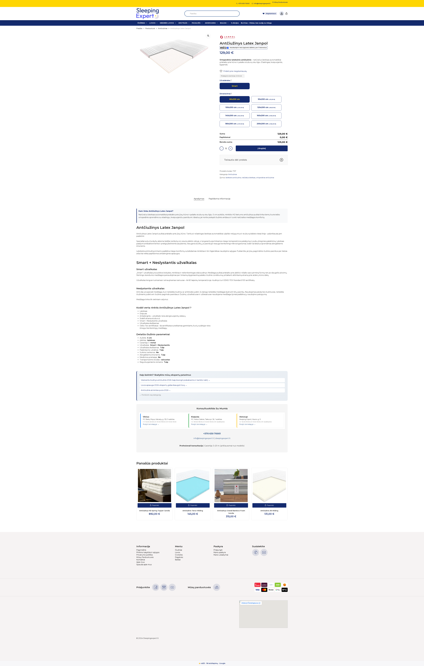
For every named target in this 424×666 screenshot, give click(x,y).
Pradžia (139, 28)
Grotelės (179, 555)
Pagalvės (179, 557)
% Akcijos (235, 23)
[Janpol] (228, 37)
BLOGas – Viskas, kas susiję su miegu (256, 23)
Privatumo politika (144, 555)
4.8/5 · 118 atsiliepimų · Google (212, 663)
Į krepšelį (262, 148)
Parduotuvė (150, 28)
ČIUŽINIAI (141, 23)
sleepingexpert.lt (222, 438)
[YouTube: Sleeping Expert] (172, 587)
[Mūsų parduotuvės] (216, 587)
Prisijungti (218, 550)
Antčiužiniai (162, 28)
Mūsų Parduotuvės (144, 557)
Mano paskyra (220, 552)
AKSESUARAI (210, 23)
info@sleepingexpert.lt (204, 438)
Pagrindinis (141, 550)
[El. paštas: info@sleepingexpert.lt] (264, 552)
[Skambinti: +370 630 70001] (255, 552)
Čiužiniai (178, 550)
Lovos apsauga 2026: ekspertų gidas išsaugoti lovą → (164, 385)
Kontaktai (140, 560)
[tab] (199, 199)
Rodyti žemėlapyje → (151, 424)
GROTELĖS (182, 23)
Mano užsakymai (221, 555)
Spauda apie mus (144, 565)
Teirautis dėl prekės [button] (235, 159)
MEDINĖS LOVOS (167, 23)
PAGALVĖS (196, 23)
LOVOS (152, 23)
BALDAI (223, 23)
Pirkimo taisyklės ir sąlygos (147, 552)
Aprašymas (199, 199)
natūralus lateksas (248, 178)
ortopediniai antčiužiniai (265, 178)
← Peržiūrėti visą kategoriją (150, 395)
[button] (208, 36)
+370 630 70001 (212, 433)
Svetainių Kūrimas (280, 638)
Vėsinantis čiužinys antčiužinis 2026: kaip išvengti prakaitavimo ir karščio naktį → (175, 380)
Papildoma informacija (219, 199)
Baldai (177, 560)
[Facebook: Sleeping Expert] (155, 587)
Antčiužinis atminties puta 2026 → (156, 390)
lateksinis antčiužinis (233, 178)
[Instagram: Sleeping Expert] (164, 587)
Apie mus (140, 562)
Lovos (177, 552)
